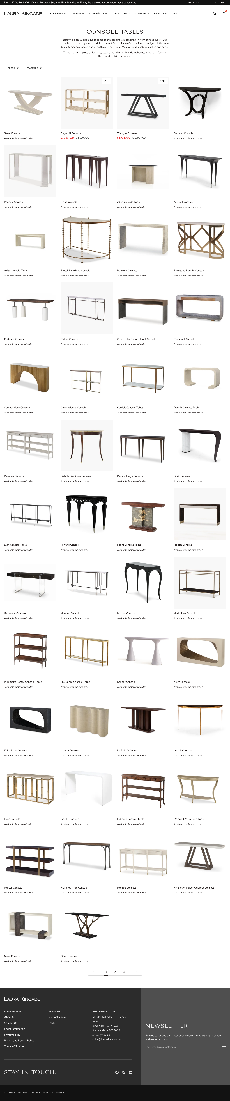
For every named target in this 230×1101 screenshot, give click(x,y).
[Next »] (137, 972)
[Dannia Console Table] (200, 377)
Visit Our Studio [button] (103, 1011)
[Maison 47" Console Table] (200, 788)
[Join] (223, 1046)
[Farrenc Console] (87, 514)
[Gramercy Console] (30, 583)
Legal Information (14, 1029)
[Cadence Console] (30, 308)
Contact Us (10, 1023)
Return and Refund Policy (19, 1040)
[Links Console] (30, 788)
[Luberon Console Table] (143, 788)
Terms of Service (14, 1046)
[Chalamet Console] (200, 308)
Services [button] (54, 1011)
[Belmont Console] (143, 240)
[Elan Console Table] (30, 514)
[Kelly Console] (200, 651)
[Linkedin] (130, 1072)
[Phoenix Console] (30, 171)
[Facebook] (117, 1072)
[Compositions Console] (30, 377)
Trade (51, 1023)
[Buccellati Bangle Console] (200, 240)
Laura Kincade (17, 1092)
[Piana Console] (87, 171)
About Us (9, 1017)
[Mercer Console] (30, 857)
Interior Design (57, 1017)
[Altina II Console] (200, 171)
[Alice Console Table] (143, 171)
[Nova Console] (30, 925)
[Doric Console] (200, 446)
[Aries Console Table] (30, 240)
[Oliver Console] (87, 925)
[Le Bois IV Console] (143, 720)
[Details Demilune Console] (87, 446)
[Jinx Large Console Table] (87, 651)
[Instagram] (123, 1072)
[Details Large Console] (143, 446)
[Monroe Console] (143, 857)
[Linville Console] (87, 788)
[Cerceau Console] (200, 103)
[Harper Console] (143, 583)
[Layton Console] (87, 720)
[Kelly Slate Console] (30, 720)
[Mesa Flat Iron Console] (87, 857)
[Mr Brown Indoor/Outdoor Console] (200, 857)
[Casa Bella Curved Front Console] (143, 308)
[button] (58, 13)
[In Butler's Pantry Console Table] (30, 651)
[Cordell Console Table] (143, 377)
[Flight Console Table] (143, 514)
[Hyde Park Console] (200, 583)
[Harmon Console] (87, 583)
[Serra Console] (30, 103)
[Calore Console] (87, 308)
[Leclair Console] (200, 720)
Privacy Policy (12, 1035)
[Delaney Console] (30, 446)
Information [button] (13, 1011)
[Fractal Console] (200, 514)
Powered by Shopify (50, 1092)
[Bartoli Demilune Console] (87, 240)
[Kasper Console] (143, 651)
